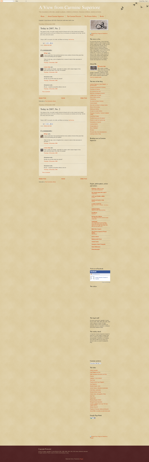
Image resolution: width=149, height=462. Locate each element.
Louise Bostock (95, 274)
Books (102, 16)
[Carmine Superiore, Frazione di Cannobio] (92, 279)
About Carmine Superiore (56, 16)
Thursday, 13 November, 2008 (50, 62)
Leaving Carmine (94, 124)
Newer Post (42, 98)
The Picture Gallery (90, 16)
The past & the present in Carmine (97, 87)
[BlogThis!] (48, 43)
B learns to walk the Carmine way (97, 120)
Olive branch (94, 234)
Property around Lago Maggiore (97, 382)
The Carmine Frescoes (74, 16)
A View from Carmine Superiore (69, 7)
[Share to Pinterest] (52, 43)
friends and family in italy (98, 200)
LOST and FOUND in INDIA (98, 196)
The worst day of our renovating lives (98, 132)
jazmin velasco (95, 236)
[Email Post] (43, 43)
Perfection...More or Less (98, 188)
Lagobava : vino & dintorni (96, 378)
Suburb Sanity (95, 241)
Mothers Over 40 (94, 407)
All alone (92, 130)
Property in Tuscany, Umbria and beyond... (99, 409)
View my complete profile (95, 77)
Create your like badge (106, 282)
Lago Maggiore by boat (95, 372)
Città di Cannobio (94, 370)
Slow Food (92, 380)
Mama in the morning (94, 107)
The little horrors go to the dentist (97, 118)
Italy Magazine (93, 384)
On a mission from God (95, 91)
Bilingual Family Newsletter (96, 402)
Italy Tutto (92, 396)
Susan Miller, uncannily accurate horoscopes (100, 411)
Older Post (83, 98)
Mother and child (47, 45)
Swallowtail (94, 221)
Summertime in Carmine (95, 122)
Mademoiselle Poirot (97, 239)
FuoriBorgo (94, 212)
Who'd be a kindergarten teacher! (97, 93)
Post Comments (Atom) (50, 101)
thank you (94, 213)
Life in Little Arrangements (97, 189)
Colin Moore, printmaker (95, 390)
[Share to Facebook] (51, 43)
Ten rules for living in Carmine (96, 101)
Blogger (81, 459)
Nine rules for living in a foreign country (99, 105)
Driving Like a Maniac (97, 216)
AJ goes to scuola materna (96, 111)
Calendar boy (93, 99)
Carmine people (93, 103)
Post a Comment (46, 91)
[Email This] (46, 43)
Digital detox (94, 193)
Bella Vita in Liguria (96, 229)
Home (42, 16)
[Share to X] (49, 43)
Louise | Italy (47, 67)
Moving (93, 201)
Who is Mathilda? (94, 128)
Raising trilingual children (95, 399)
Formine (92, 376)
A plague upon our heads (95, 95)
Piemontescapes (96, 249)
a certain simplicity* (96, 203)
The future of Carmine (95, 89)
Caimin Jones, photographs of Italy (98, 394)
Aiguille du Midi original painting (98, 210)
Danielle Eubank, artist (95, 386)
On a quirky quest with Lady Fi (99, 192)
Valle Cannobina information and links (98, 374)
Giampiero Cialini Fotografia (98, 244)
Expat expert (93, 398)
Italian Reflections (96, 246)
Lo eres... (94, 197)
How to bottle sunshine (95, 97)
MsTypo (46, 53)
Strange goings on (94, 126)
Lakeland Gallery (96, 208)
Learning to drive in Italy (95, 134)
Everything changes (94, 116)
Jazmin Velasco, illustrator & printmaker (99, 388)
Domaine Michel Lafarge (95, 392)
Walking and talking (94, 109)
